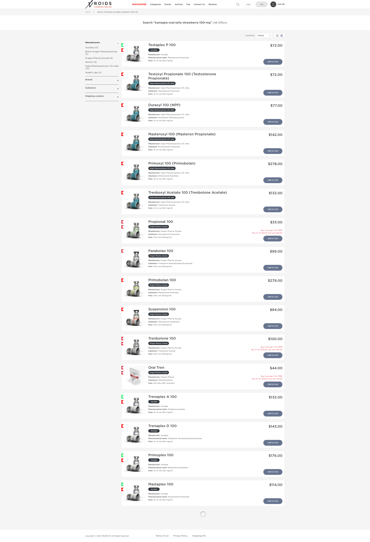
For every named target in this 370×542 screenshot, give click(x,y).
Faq (188, 4)
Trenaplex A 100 (162, 397)
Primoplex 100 (160, 455)
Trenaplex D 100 (162, 426)
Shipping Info (199, 536)
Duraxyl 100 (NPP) (164, 105)
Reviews (213, 4)
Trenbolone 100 (162, 338)
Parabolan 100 (160, 251)
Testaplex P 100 (162, 45)
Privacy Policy (180, 536)
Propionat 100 (160, 222)
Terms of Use (162, 536)
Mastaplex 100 (160, 484)
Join (261, 4)
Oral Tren (156, 368)
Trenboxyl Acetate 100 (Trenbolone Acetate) (187, 192)
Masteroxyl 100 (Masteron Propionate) (182, 134)
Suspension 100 (162, 309)
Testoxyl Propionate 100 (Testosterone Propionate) (182, 76)
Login (248, 4)
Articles (179, 4)
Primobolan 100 (162, 280)
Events (167, 4)
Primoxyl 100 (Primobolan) (171, 163)
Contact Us (199, 4)
